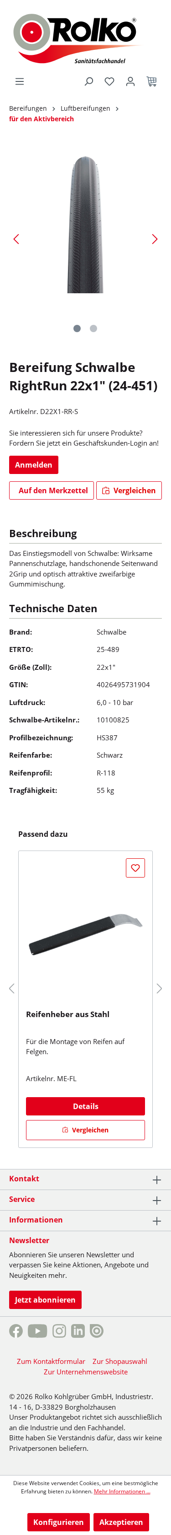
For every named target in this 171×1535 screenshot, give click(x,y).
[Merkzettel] (109, 81)
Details (85, 1106)
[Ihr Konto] (130, 81)
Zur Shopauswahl (120, 1361)
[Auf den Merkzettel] (135, 868)
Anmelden (33, 465)
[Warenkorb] (151, 81)
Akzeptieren (121, 1522)
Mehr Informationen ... (122, 1491)
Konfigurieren (58, 1522)
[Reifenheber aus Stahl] (85, 933)
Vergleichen (134, 490)
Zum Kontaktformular (51, 1361)
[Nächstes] (155, 238)
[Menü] (19, 81)
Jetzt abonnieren (45, 1300)
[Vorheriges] (16, 238)
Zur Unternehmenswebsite (86, 1371)
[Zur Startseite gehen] (85, 37)
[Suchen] (88, 81)
